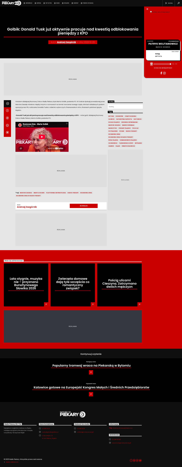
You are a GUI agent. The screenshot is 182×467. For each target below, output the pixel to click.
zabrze (111, 146)
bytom (111, 116)
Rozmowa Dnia (86, 193)
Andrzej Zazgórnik (66, 42)
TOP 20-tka (49, 3)
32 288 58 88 (116, 439)
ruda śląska (113, 140)
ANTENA (39, 3)
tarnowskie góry (126, 143)
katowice (138, 119)
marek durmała (128, 125)
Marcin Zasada (26, 193)
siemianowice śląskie (128, 140)
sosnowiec (113, 143)
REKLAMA (66, 3)
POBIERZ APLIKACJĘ (88, 3)
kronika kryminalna (130, 122)
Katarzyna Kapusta (124, 119)
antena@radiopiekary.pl (85, 432)
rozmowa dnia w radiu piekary (28, 196)
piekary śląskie (125, 128)
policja (135, 128)
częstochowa (130, 116)
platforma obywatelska (56, 193)
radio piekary (73, 193)
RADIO (58, 3)
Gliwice (111, 119)
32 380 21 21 (45, 429)
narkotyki (113, 128)
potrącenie (113, 131)
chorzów (119, 116)
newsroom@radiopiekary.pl (121, 443)
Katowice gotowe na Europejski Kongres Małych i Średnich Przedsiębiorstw (91, 387)
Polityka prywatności (12, 462)
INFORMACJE (29, 3)
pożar (121, 131)
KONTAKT (76, 3)
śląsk (118, 146)
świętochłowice (128, 146)
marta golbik (39, 193)
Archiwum (84, 206)
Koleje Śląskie (114, 122)
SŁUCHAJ (170, 3)
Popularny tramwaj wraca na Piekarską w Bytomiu (91, 365)
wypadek (138, 143)
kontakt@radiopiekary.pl (50, 432)
